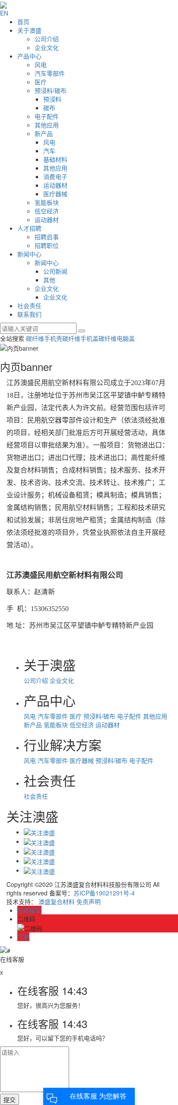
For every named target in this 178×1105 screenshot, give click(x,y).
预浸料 (52, 99)
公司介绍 (47, 38)
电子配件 (47, 116)
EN (4, 13)
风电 (41, 64)
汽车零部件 (50, 73)
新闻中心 (29, 254)
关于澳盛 (29, 30)
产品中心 (29, 56)
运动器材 (55, 185)
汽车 (49, 150)
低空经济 (47, 211)
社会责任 (29, 305)
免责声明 (88, 901)
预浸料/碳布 (51, 90)
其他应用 (47, 124)
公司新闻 (55, 271)
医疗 (41, 81)
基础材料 (55, 159)
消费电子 (55, 176)
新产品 (44, 133)
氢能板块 (47, 202)
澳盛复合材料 (56, 901)
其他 (49, 279)
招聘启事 (47, 236)
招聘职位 (47, 245)
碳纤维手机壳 (44, 338)
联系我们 (29, 314)
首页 (23, 21)
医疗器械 (55, 193)
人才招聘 (29, 228)
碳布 (49, 107)
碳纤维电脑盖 (117, 338)
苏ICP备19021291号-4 (104, 893)
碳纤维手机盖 (80, 338)
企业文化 (47, 47)
